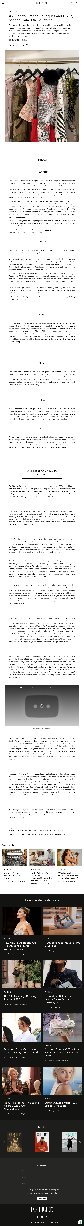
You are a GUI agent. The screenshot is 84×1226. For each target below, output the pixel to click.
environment (31, 834)
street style (31, 419)
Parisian (31, 323)
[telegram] (30, 46)
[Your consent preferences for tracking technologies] (80, 1222)
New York (19, 232)
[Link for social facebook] (37, 1218)
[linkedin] (20, 46)
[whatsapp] (26, 46)
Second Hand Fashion (18, 831)
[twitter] (23, 46)
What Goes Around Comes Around (23, 201)
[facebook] (13, 46)
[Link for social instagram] (42, 1218)
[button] (79, 1142)
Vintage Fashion (36, 831)
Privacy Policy (53, 1193)
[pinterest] (17, 46)
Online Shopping (45, 834)
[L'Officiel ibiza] (42, 2)
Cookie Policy (53, 1222)
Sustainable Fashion (54, 831)
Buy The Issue (69, 3)
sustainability (35, 293)
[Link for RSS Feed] (46, 1217)
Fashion (13, 11)
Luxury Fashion (60, 834)
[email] (10, 46)
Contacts (29, 1222)
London (14, 262)
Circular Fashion (16, 834)
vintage (48, 230)
